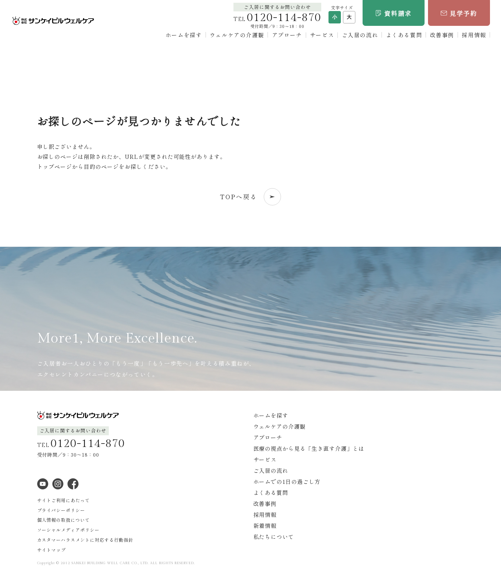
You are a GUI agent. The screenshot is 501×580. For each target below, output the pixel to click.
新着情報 (265, 525)
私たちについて (273, 536)
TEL (277, 19)
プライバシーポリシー (61, 510)
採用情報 (474, 35)
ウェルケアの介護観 (237, 35)
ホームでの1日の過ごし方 (287, 481)
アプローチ (287, 35)
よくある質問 (404, 35)
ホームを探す (184, 35)
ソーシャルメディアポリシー (68, 530)
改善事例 (442, 35)
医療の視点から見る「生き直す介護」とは (308, 448)
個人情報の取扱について (63, 520)
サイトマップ (51, 550)
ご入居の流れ (360, 35)
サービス (322, 35)
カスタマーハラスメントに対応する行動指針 (85, 540)
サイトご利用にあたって (63, 500)
